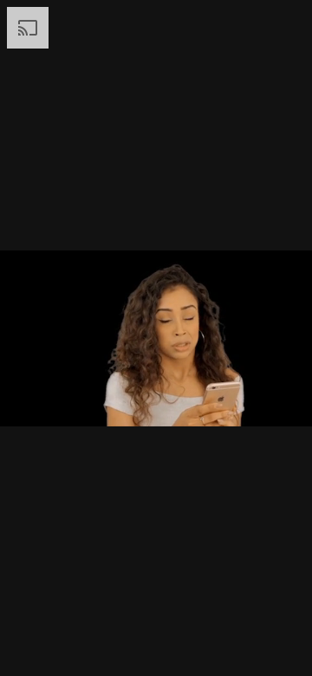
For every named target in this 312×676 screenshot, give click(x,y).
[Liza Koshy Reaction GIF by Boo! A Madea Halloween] (156, 338)
